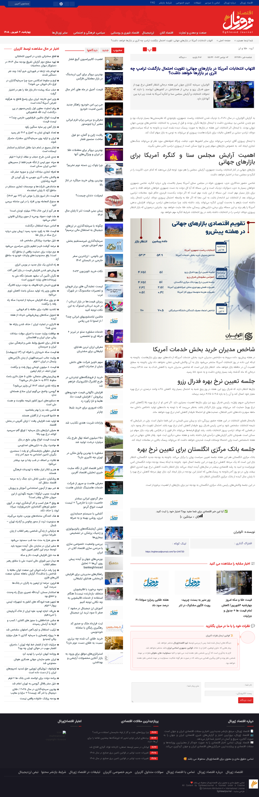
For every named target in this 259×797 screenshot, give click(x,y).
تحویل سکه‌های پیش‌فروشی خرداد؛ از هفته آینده (33, 317)
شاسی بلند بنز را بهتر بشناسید (40, 410)
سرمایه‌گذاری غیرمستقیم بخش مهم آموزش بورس (84, 243)
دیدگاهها (92, 50)
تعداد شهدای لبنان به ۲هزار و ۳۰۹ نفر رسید (33, 133)
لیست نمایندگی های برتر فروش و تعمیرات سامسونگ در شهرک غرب (84, 290)
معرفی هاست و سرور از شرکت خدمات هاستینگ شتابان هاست (84, 485)
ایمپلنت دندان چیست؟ (89, 195)
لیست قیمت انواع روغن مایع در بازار (37, 440)
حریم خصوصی (183, 2)
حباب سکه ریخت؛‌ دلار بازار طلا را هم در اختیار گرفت (32, 92)
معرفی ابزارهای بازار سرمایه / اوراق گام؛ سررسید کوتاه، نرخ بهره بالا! (31, 432)
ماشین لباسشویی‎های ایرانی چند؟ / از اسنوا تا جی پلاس (84, 318)
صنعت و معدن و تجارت (192, 32)
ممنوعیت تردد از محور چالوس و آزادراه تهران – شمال (31, 524)
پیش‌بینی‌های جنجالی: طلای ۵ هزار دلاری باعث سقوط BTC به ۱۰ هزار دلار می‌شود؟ (31, 378)
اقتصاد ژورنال (246, 2)
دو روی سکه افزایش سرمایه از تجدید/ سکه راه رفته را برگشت (31, 302)
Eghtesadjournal (224, 791)
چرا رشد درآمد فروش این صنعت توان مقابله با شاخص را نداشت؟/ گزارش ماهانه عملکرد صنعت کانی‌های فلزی (32, 574)
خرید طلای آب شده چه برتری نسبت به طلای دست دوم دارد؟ (84, 640)
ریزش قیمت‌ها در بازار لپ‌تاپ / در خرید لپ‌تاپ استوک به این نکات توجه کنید (85, 305)
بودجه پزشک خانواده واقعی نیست (38, 699)
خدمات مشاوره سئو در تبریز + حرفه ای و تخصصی (85, 334)
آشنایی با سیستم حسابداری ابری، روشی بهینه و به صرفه (86, 515)
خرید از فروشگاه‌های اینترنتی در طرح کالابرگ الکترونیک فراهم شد (84, 381)
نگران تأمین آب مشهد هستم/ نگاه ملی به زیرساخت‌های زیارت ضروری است (34, 278)
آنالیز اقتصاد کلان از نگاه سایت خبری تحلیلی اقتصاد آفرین (85, 470)
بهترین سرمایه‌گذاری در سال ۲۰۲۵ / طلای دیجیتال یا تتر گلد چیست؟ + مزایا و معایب (33, 691)
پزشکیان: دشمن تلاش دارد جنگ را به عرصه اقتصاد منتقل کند (33, 481)
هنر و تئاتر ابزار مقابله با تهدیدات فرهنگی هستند (34, 471)
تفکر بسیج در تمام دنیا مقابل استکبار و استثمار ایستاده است (31, 150)
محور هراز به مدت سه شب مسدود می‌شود (33, 540)
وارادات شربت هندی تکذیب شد (84, 423)
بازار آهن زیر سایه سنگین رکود (40, 127)
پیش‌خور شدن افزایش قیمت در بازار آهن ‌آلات (31, 270)
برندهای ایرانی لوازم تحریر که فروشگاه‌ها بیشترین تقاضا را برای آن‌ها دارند (123, 739)
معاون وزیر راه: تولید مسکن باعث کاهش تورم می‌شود (32, 293)
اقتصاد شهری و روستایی (125, 32)
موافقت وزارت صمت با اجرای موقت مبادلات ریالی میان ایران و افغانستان (33, 336)
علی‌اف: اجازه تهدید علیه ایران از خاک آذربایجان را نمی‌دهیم (31, 613)
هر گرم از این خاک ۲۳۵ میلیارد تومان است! (33, 211)
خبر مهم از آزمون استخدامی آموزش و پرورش (32, 488)
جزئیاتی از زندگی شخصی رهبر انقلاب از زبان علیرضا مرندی (33, 533)
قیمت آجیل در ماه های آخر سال (84, 89)
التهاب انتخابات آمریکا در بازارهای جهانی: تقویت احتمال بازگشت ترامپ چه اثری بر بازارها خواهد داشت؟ (192, 70)
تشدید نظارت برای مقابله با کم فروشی (36, 309)
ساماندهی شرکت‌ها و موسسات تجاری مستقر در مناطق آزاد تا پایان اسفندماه (30, 188)
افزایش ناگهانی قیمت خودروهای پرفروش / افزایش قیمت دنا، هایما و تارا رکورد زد (84, 396)
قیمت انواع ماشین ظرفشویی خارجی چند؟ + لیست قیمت (32, 120)
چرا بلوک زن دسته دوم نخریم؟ (85, 165)
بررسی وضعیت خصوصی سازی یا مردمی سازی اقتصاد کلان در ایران (84, 548)
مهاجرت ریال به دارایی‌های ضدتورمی (37, 445)
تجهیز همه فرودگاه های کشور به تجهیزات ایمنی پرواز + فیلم (31, 604)
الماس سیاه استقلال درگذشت (40, 226)
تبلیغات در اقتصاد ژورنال (84, 772)
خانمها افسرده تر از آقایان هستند (39, 416)
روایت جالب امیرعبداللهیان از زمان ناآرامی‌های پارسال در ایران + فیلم (32, 360)
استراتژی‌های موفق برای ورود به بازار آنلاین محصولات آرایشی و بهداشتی (84, 658)
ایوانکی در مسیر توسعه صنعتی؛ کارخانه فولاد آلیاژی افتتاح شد (122, 747)
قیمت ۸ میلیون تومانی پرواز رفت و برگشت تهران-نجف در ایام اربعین (33, 369)
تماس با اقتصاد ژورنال (180, 772)
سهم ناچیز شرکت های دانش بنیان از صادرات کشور (86, 364)
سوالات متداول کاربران (149, 772)
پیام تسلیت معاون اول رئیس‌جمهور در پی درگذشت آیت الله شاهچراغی (34, 110)
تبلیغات (197, 2)
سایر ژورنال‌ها (60, 32)
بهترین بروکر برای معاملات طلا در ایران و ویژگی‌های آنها (85, 152)
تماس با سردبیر (212, 2)
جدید (105, 50)
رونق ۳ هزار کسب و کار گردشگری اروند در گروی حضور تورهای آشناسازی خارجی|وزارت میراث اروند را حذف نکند (33, 507)
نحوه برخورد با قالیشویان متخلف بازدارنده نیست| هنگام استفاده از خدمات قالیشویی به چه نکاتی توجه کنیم (85, 595)
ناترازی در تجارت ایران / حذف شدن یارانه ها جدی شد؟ (33, 326)
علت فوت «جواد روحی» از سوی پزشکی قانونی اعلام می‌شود (32, 218)
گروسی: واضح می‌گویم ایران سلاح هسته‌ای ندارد (33, 393)
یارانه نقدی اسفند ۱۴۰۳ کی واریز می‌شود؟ (34, 386)
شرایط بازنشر (165, 2)
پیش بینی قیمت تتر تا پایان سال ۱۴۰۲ (84, 212)
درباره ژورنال (230, 2)
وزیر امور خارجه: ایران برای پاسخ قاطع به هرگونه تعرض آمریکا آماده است (30, 101)
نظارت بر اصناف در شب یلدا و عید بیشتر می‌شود (35, 462)
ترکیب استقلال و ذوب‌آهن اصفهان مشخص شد (31, 630)
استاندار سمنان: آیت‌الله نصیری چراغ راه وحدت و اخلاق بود (31, 594)
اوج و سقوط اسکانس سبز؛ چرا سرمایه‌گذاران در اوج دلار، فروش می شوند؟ (31, 82)
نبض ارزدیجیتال (28, 772)
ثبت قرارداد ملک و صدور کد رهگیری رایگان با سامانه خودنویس (86, 627)
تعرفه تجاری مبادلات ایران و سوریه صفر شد (33, 172)
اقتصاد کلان (166, 32)
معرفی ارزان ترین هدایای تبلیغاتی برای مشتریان (88, 349)
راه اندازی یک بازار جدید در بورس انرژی (35, 265)
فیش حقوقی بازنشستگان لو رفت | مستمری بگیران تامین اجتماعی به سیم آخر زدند (33, 453)
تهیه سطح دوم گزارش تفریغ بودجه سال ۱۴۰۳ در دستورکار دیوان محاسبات (30, 64)
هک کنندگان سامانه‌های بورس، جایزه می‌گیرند (31, 516)
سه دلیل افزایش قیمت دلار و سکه (38, 555)
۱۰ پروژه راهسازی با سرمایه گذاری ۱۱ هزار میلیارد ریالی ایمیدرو (31, 637)
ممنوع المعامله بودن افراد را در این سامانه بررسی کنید (30, 203)
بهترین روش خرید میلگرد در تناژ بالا (84, 182)
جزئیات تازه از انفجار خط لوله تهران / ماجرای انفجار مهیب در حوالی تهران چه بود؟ (33, 647)
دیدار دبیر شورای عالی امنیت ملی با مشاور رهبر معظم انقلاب (31, 563)
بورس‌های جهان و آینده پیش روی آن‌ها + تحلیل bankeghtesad (86, 563)
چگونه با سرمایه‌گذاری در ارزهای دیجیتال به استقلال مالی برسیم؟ (84, 228)
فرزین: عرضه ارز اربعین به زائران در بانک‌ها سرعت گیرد (34, 585)
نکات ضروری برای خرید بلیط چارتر (86, 409)
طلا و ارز (243, 48)
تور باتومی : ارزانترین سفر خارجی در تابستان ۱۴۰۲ (88, 258)
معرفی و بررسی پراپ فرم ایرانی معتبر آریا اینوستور (84, 122)
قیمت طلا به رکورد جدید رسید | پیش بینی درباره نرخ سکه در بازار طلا (30, 233)
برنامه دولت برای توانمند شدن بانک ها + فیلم (32, 678)
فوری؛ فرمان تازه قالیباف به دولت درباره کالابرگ (32, 285)
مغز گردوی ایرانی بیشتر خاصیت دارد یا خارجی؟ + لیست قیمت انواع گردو (84, 502)
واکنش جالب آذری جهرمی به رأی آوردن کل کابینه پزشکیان (33, 179)
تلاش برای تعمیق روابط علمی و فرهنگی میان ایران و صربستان (32, 345)
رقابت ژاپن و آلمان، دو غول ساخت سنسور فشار (87, 137)
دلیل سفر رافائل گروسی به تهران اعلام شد (34, 684)
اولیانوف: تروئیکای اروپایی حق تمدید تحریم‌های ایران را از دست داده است (31, 671)
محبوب (117, 50)
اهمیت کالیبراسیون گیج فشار (86, 59)
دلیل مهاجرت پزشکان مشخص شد (38, 241)
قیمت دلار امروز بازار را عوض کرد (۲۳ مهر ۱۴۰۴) (31, 196)
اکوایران (238, 532)
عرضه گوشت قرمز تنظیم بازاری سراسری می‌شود (30, 246)
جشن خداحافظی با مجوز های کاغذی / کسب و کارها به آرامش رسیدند (31, 622)
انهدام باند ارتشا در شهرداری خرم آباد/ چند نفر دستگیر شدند (32, 73)
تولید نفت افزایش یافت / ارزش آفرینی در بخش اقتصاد (31, 423)
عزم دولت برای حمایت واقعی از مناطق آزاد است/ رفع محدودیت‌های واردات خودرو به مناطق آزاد (32, 255)
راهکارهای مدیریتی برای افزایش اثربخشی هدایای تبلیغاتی (84, 576)
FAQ (152, 2)
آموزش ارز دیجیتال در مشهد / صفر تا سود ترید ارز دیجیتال (85, 610)
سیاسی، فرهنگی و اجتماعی (89, 32)
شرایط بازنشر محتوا (53, 772)
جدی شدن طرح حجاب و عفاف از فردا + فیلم (32, 157)
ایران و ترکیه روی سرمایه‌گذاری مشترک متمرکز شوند (32, 140)
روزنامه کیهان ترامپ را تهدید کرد (39, 654)
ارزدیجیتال (148, 32)
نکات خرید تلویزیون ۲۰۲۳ (88, 271)
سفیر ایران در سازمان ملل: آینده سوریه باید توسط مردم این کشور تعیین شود (33, 548)
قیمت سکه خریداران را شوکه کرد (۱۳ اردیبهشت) (31, 352)
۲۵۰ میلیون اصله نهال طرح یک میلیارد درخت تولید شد (85, 440)
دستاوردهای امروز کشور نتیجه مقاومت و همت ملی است (31, 403)
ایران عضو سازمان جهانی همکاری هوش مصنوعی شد (35, 661)
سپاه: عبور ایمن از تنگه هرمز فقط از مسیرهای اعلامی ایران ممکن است (32, 164)
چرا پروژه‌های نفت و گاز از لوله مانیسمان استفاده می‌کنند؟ (124, 732)
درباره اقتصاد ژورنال (210, 772)
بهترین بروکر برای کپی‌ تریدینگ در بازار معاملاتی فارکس (84, 76)
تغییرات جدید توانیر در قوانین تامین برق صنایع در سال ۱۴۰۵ (123, 752)
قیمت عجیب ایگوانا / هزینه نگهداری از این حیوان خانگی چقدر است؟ (33, 496)
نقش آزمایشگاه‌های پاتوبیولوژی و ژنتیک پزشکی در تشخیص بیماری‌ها (84, 533)
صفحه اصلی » (223, 40)
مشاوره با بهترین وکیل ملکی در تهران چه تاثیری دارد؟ (85, 455)
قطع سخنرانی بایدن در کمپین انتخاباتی (35, 56)
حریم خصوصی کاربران (117, 772)
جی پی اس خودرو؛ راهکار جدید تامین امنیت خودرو (84, 106)
